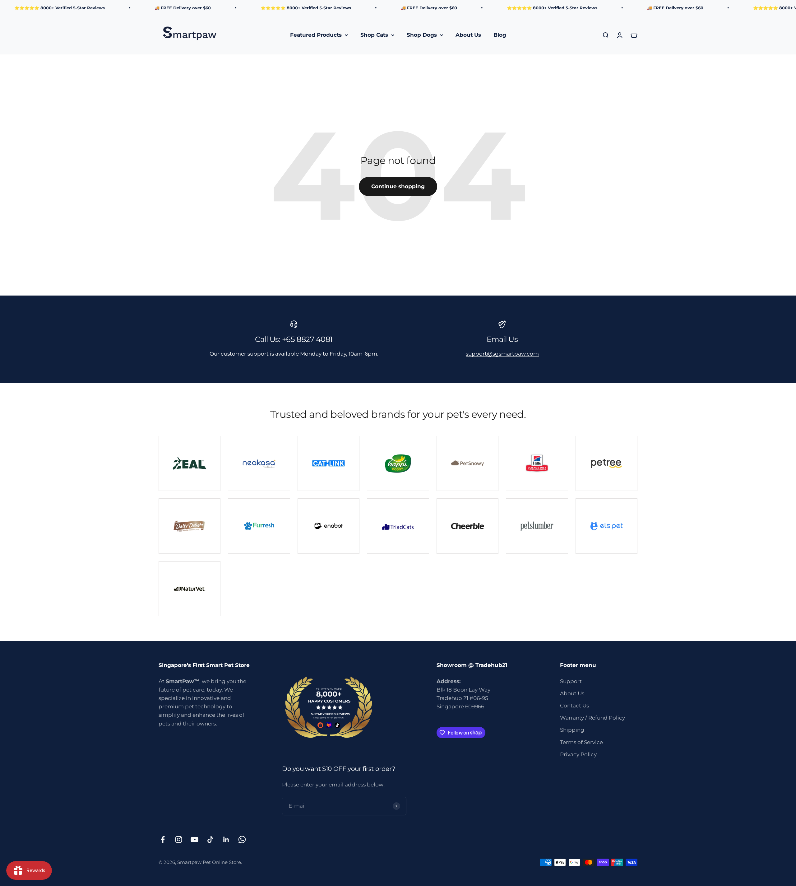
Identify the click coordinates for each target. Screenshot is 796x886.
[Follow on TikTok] (210, 839)
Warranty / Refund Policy (592, 718)
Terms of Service (581, 742)
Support (571, 681)
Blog (499, 35)
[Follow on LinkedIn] (226, 839)
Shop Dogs (422, 35)
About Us (468, 35)
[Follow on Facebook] (163, 839)
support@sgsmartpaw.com (502, 354)
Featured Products (316, 35)
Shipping (572, 730)
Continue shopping (398, 186)
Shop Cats (374, 35)
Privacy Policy (578, 754)
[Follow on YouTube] (194, 839)
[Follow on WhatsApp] (242, 839)
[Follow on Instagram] (178, 839)
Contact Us (574, 705)
